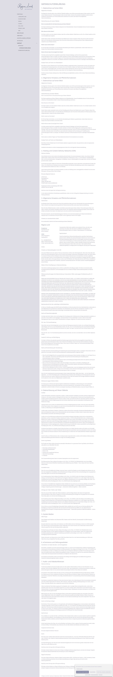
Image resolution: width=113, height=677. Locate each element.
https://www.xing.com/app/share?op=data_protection (53, 538)
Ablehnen (92, 672)
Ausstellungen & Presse (24, 38)
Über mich (19, 35)
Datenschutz (56, 675)
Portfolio (20, 14)
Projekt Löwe (21, 28)
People (20, 21)
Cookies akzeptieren (82, 672)
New (19, 30)
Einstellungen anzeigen (104, 672)
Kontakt (19, 43)
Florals (20, 23)
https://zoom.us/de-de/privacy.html (48, 644)
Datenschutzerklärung (94, 674)
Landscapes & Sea (22, 16)
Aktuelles (20, 40)
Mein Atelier (20, 33)
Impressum (100, 674)
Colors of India (22, 18)
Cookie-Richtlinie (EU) (24, 50)
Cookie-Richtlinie (88, 674)
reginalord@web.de (49, 243)
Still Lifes (20, 25)
